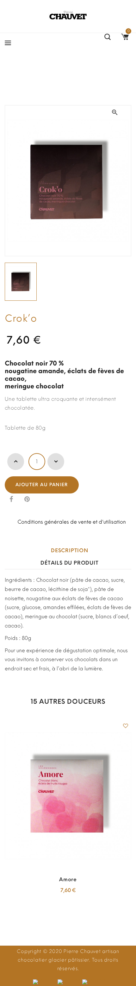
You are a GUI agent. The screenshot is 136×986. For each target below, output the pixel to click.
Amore (68, 879)
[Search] (107, 38)
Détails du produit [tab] (69, 563)
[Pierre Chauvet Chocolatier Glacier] (68, 15)
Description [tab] (69, 550)
